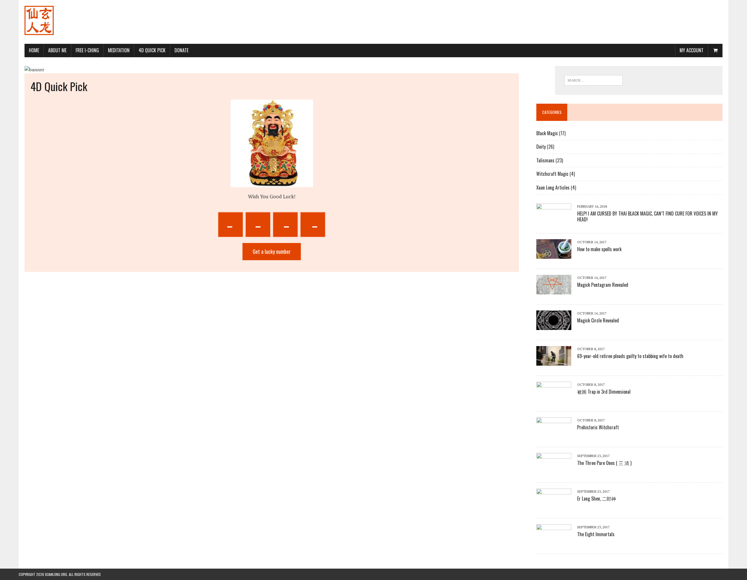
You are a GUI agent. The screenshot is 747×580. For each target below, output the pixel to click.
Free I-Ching (87, 50)
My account (692, 50)
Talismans (545, 160)
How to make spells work (599, 249)
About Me (57, 50)
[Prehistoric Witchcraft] (553, 433)
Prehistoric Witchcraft (598, 427)
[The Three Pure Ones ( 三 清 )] (553, 468)
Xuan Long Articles (553, 187)
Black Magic (547, 133)
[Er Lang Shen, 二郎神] (553, 504)
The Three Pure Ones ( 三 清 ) (604, 462)
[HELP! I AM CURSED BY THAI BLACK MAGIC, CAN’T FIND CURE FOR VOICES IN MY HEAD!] (553, 219)
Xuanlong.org (56, 574)
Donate (181, 50)
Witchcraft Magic (552, 173)
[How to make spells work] (553, 254)
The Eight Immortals (596, 534)
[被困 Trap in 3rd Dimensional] (553, 397)
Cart (713, 50)
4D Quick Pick (152, 50)
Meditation (119, 50)
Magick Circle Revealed (598, 320)
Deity (541, 146)
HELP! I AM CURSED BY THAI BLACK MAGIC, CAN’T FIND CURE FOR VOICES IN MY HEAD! (647, 216)
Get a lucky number (272, 251)
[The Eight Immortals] (553, 539)
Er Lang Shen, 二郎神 (596, 498)
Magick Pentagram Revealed (602, 284)
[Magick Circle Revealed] (553, 326)
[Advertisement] (616, 19)
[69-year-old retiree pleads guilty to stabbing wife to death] (553, 361)
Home (34, 50)
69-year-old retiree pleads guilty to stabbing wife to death (630, 356)
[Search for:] (593, 80)
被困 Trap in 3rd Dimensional (604, 391)
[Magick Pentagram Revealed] (553, 290)
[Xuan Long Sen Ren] (39, 22)
